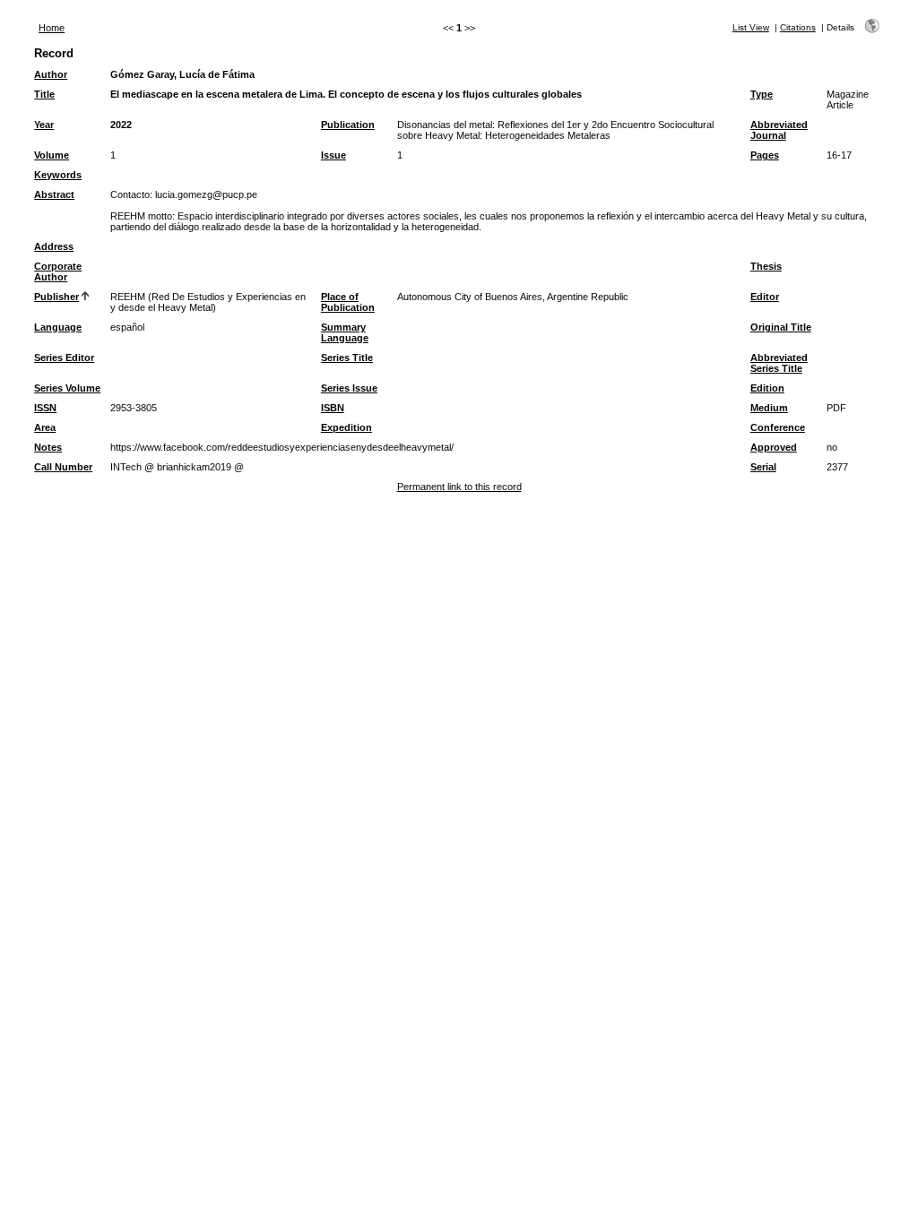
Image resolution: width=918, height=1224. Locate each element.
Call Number (63, 466)
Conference (777, 427)
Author (50, 74)
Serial (763, 466)
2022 (121, 124)
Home (52, 27)
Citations (798, 27)
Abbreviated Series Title (779, 363)
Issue (333, 155)
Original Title (780, 327)
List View (750, 27)
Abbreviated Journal (779, 130)
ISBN (332, 407)
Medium (769, 407)
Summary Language (344, 332)
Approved (773, 447)
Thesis (766, 266)
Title (44, 94)
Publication (348, 124)
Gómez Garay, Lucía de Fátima (182, 74)
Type (761, 94)
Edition (767, 388)
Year (44, 124)
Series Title (347, 357)
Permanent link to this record (459, 486)
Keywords (58, 174)
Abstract (54, 194)
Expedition (346, 427)
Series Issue (349, 388)
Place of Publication (348, 302)
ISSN (45, 407)
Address (54, 246)
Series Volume (67, 388)
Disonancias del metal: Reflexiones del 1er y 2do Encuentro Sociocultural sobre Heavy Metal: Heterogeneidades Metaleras (555, 130)
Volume (51, 155)
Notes (48, 447)
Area (45, 427)
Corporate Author (58, 271)
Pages (764, 155)
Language (58, 327)
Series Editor (64, 357)
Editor (764, 296)
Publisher (56, 296)
